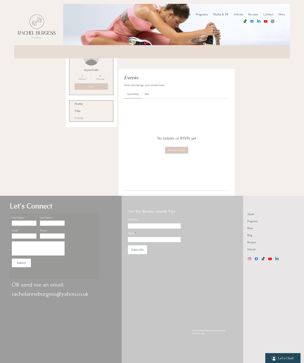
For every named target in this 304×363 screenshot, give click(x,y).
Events (79, 118)
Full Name (133, 219)
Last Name (46, 217)
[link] (132, 94)
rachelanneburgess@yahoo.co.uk (50, 294)
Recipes (251, 242)
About (250, 214)
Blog (249, 235)
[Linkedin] (259, 21)
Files (77, 111)
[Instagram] (272, 21)
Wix (202, 333)
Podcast (251, 249)
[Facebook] (252, 21)
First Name (18, 217)
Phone (43, 230)
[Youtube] (266, 21)
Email (15, 230)
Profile (79, 104)
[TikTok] (245, 21)
